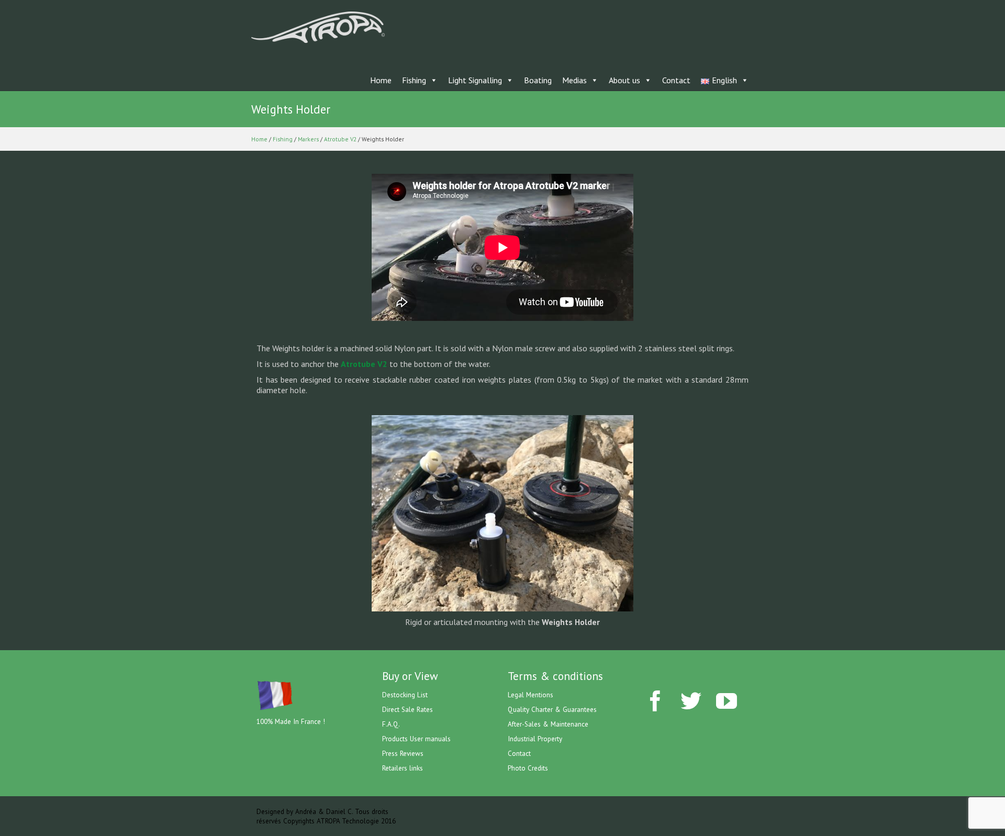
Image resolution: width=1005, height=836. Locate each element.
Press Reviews (402, 753)
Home (381, 80)
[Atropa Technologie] (318, 26)
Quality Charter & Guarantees (552, 709)
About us (624, 80)
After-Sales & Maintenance (548, 724)
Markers (308, 139)
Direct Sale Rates (407, 709)
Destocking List (405, 694)
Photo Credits (528, 768)
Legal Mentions (530, 694)
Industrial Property (535, 738)
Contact (676, 80)
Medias (574, 80)
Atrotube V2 (340, 139)
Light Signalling (475, 80)
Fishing (414, 80)
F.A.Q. (391, 724)
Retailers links (402, 768)
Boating (538, 80)
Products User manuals (416, 738)
